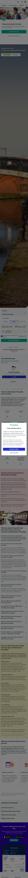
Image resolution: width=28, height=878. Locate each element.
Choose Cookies (14, 452)
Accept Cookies (14, 449)
